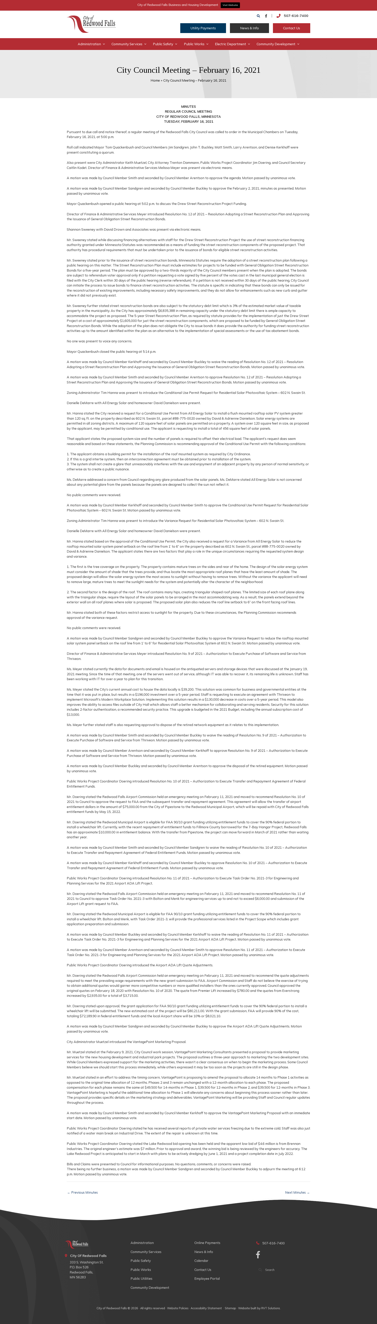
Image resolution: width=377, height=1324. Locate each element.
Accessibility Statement (207, 1308)
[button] (258, 16)
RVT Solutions (270, 1308)
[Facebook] (266, 16)
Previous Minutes (82, 1192)
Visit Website (230, 5)
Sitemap (230, 1308)
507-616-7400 (296, 15)
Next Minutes (297, 1192)
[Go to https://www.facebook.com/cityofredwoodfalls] (258, 1255)
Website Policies (177, 1308)
